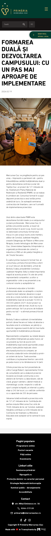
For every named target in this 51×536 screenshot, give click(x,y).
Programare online (25, 446)
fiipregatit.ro (25, 474)
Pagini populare (25, 441)
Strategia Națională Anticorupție (25, 483)
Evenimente (25, 459)
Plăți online (25, 454)
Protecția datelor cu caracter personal (25, 479)
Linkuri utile (25, 465)
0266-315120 (25, 508)
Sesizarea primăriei (25, 470)
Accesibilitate (25, 492)
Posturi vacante (25, 450)
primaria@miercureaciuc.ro (25, 513)
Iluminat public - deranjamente (25, 487)
